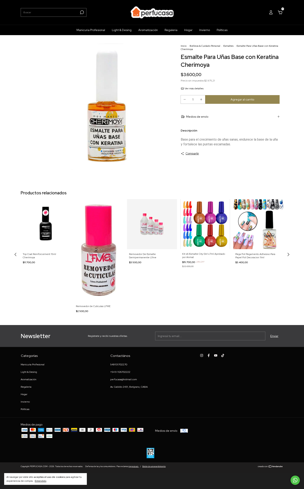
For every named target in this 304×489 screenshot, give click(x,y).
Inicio (184, 46)
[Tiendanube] (270, 467)
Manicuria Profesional (91, 30)
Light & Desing (122, 30)
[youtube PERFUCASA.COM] (215, 355)
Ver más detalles (193, 88)
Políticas (222, 30)
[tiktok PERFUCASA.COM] (222, 355)
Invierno (204, 30)
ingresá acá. (134, 466)
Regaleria (171, 30)
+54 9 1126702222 (120, 372)
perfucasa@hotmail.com (123, 379)
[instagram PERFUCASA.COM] (201, 355)
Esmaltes (228, 46)
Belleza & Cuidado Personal (205, 46)
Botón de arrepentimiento (154, 466)
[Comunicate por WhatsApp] (295, 480)
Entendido (40, 481)
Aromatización (148, 30)
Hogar (188, 30)
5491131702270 (118, 364)
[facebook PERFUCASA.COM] (208, 355)
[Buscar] (81, 12)
